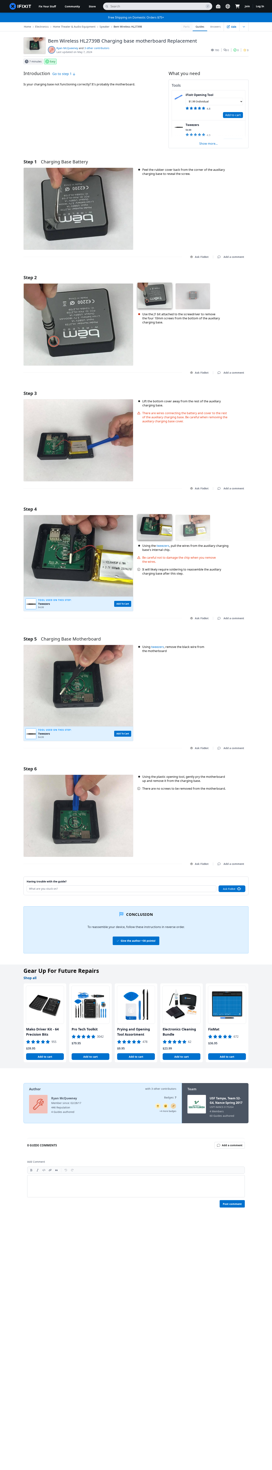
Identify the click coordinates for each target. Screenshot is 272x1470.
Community (72, 6)
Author (35, 1089)
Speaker (105, 26)
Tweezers (192, 125)
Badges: (170, 1097)
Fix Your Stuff (47, 6)
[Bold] (31, 1170)
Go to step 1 (62, 73)
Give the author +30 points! (138, 940)
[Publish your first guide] (173, 1106)
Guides (200, 26)
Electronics (42, 26)
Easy (52, 61)
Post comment (232, 1204)
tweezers (163, 546)
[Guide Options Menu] (244, 26)
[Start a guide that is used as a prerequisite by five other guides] (158, 1106)
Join (247, 6)
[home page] (20, 6)
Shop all (29, 978)
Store (92, 6)
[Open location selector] (227, 6)
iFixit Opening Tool (199, 95)
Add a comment (230, 273)
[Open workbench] (218, 6)
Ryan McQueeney (67, 48)
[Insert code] (44, 1170)
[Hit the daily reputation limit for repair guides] (166, 1106)
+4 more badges (167, 1111)
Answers (215, 26)
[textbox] (136, 1186)
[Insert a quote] (56, 1170)
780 (217, 50)
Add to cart (233, 115)
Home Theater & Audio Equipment (74, 26)
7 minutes (35, 61)
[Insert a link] (50, 1170)
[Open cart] (237, 6)
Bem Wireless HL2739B (128, 26)
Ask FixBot (202, 257)
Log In (260, 6)
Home (27, 26)
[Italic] (38, 1170)
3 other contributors (96, 48)
